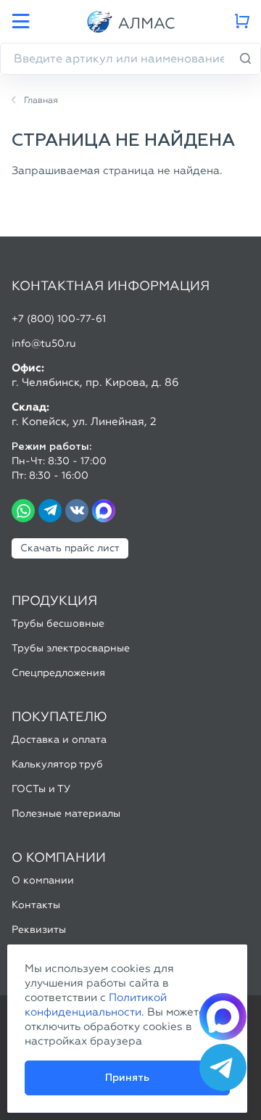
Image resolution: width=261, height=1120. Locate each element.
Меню (20, 21)
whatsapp (23, 510)
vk (76, 510)
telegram (50, 510)
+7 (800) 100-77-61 (59, 319)
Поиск (246, 59)
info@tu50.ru (44, 343)
